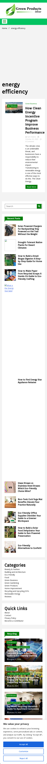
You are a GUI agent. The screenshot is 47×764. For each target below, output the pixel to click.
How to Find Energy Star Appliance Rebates (30, 381)
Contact (8, 615)
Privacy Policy (10, 618)
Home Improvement (13, 588)
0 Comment (29, 141)
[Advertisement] (23, 55)
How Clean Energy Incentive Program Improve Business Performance (35, 120)
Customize (23, 751)
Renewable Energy (12, 594)
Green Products (11, 585)
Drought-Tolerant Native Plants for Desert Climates (30, 245)
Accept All (23, 744)
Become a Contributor (14, 621)
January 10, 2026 (15, 712)
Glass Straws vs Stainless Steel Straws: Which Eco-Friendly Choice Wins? (29, 487)
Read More (31, 187)
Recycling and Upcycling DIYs (17, 591)
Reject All (24, 758)
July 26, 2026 (13, 686)
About (7, 612)
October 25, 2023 (32, 139)
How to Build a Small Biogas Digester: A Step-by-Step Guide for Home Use (30, 260)
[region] (23, 742)
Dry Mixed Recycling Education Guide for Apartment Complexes (23, 707)
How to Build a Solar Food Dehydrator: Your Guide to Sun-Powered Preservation (29, 532)
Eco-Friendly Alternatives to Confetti (29, 546)
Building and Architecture (15, 572)
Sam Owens (31, 137)
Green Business (31, 104)
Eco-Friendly (10, 574)
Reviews (8, 596)
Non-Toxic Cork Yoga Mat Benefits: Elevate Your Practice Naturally (30, 502)
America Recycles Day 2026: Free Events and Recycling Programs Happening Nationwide (23, 680)
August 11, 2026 (15, 659)
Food (7, 577)
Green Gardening (12, 583)
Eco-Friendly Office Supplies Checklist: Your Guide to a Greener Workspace (29, 517)
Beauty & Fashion (12, 569)
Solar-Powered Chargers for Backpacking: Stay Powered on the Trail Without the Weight (30, 230)
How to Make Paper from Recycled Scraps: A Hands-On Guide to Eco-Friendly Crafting (30, 275)
